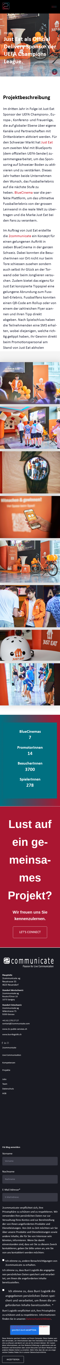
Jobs (4, 1079)
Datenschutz (8, 1089)
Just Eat (47, 142)
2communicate (20, 236)
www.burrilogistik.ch (12, 1034)
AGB (4, 1093)
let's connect (30, 932)
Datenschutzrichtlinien (38, 1319)
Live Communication (11, 1055)
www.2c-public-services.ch (14, 1029)
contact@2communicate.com (16, 1024)
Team (4, 1084)
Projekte (6, 1070)
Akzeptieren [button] (13, 1359)
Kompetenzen (8, 1063)
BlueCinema (23, 193)
